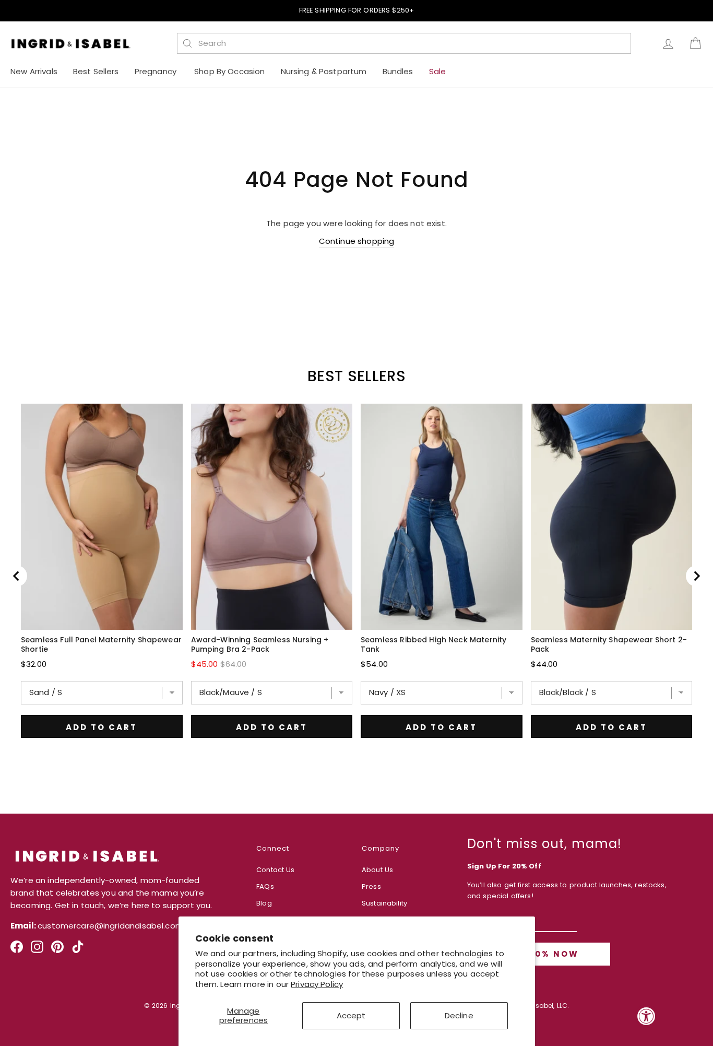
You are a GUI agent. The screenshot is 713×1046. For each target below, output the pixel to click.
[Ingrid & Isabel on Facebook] (16, 950)
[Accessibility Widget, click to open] (646, 1016)
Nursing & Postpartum (324, 71)
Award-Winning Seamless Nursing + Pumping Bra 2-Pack (260, 644)
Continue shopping (357, 241)
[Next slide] (696, 576)
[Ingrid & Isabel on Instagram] (37, 950)
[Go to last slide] (16, 576)
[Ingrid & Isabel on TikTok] (78, 950)
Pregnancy (157, 71)
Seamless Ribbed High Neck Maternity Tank (433, 644)
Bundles (398, 71)
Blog (264, 903)
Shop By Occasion (229, 71)
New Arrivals (33, 71)
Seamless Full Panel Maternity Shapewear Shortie (101, 644)
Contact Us (275, 870)
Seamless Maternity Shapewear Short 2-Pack (609, 644)
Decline (459, 1015)
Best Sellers (96, 71)
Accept (351, 1015)
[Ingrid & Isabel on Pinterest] (57, 950)
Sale (437, 71)
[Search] (187, 43)
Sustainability (384, 903)
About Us (377, 870)
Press (371, 886)
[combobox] (409, 43)
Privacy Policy (317, 984)
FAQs (265, 886)
